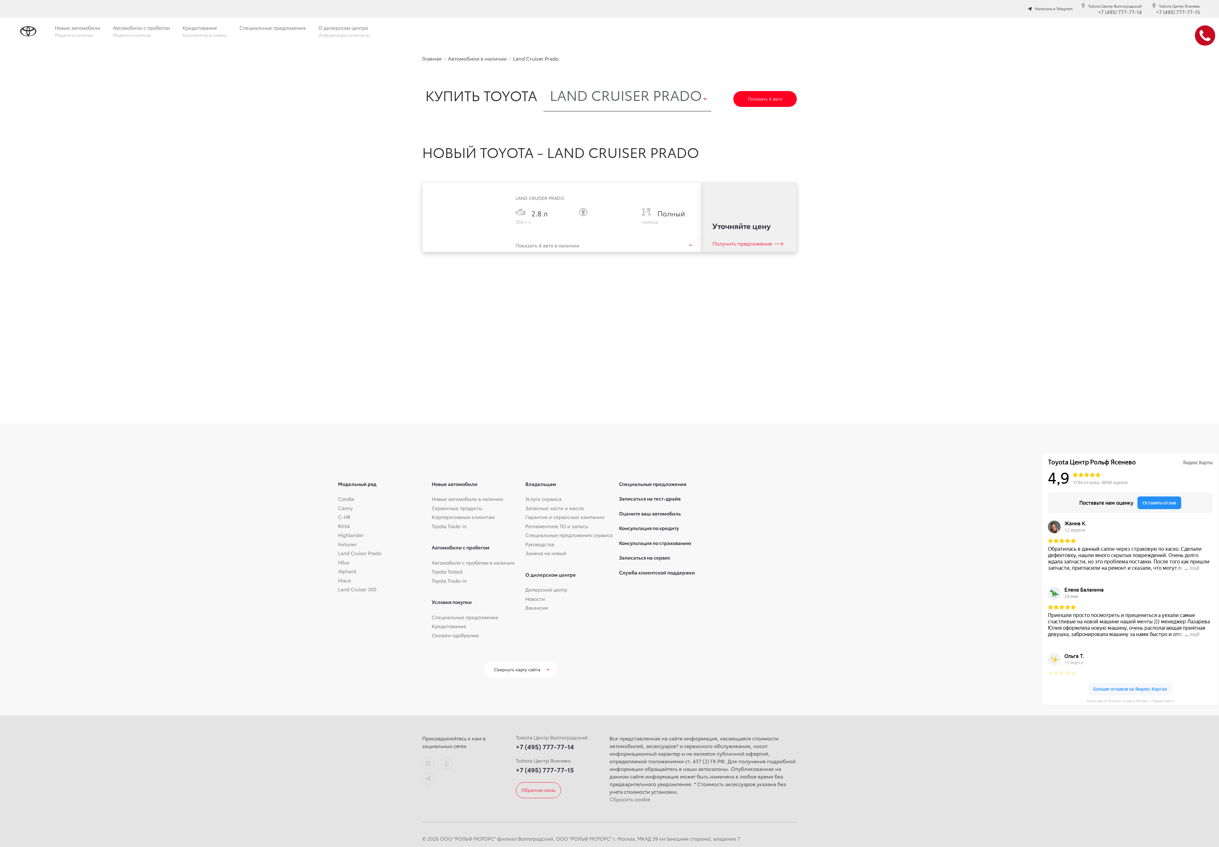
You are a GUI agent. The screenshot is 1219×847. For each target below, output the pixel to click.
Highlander (350, 534)
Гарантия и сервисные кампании (564, 516)
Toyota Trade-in (449, 525)
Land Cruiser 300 (357, 589)
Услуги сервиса (543, 498)
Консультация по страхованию (655, 542)
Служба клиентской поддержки (657, 572)
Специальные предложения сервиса (569, 534)
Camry (345, 507)
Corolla (346, 498)
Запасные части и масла (554, 507)
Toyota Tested (447, 571)
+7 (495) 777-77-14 (1120, 11)
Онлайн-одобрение (455, 635)
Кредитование (449, 625)
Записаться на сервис (644, 557)
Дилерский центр (546, 589)
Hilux (344, 562)
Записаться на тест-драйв (650, 498)
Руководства (539, 544)
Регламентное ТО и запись (556, 525)
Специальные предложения (465, 617)
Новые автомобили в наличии (467, 498)
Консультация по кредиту (649, 527)
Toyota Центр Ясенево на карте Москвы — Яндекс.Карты (1130, 701)
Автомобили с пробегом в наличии (473, 562)
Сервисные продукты (457, 507)
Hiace (344, 580)
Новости (535, 598)
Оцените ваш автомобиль (650, 513)
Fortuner (347, 544)
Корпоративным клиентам (463, 516)
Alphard (347, 571)
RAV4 (344, 525)
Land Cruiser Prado (359, 552)
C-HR (344, 516)
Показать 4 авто (765, 98)
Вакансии (536, 607)
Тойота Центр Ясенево (1179, 6)
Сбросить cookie (630, 799)
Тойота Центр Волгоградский (1115, 6)
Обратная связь (538, 790)
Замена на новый (545, 552)
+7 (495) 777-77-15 (1178, 11)
